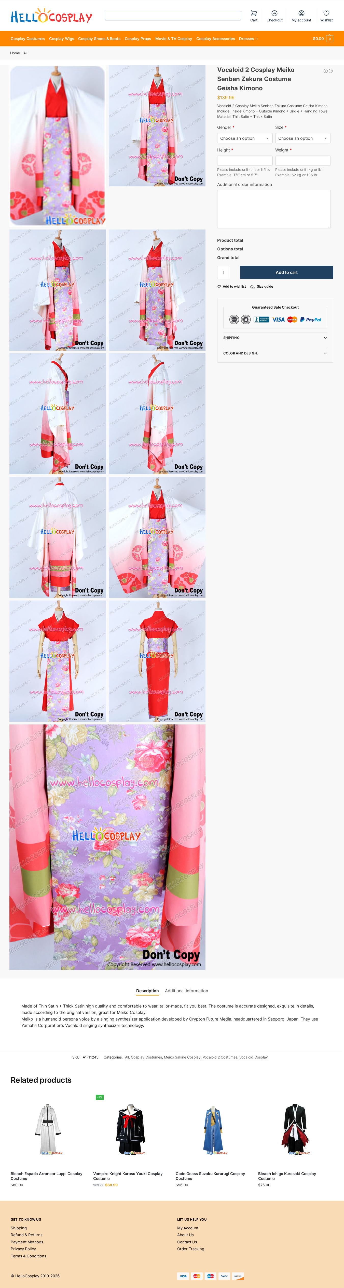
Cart (253, 20)
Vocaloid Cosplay (253, 1057)
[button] (323, 38)
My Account (187, 1228)
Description (147, 990)
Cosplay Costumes (146, 1057)
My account (301, 20)
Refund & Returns (27, 1234)
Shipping (231, 338)
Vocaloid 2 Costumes (220, 1057)
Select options (48, 1195)
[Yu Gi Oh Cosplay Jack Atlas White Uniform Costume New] (325, 70)
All (25, 53)
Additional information (186, 990)
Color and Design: (240, 353)
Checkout (275, 20)
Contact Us (187, 1242)
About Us (185, 1234)
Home (15, 53)
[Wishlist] (78, 1100)
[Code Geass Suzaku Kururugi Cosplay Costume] (213, 1129)
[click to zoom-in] (57, 146)
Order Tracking (190, 1248)
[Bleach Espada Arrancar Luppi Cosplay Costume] (48, 1129)
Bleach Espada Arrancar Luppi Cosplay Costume (46, 1176)
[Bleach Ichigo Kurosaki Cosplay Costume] (295, 1129)
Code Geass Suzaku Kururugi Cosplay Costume (210, 1176)
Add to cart (287, 272)
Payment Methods (27, 1242)
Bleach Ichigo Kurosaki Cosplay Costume (287, 1176)
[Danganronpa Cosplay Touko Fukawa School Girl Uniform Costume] (330, 70)
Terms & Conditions (28, 1256)
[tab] (147, 991)
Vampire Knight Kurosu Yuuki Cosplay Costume (128, 1176)
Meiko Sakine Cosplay (182, 1057)
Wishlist (326, 20)
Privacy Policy (23, 1248)
